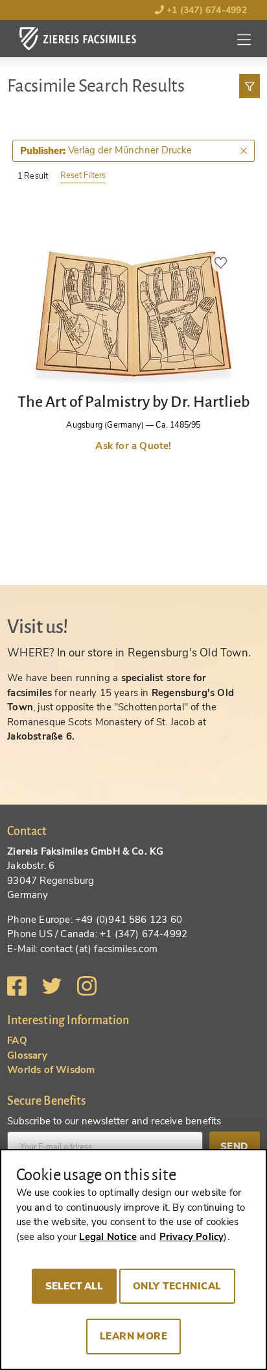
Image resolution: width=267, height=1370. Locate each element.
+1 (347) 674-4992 (205, 10)
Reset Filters (83, 175)
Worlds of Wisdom (51, 1069)
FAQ (17, 1040)
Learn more (134, 1336)
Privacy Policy (191, 1236)
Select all (74, 1286)
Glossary (27, 1055)
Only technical (177, 1286)
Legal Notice (107, 1236)
